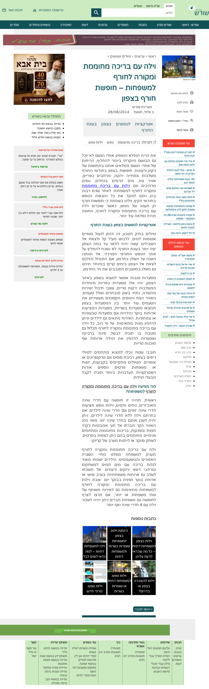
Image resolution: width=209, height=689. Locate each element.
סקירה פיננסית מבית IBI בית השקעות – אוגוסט (179, 216)
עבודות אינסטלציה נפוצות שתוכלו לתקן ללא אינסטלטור (180, 207)
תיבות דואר (15, 10)
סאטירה (65, 24)
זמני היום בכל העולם (52, 176)
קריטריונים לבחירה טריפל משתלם (181, 309)
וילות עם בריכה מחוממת (106, 186)
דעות (85, 24)
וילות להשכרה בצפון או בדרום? (144, 586)
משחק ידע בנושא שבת (53, 656)
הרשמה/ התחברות (51, 10)
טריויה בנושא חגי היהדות (46, 124)
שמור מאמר (182, 111)
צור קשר (31, 648)
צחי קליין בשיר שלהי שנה (46, 133)
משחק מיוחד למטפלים (50, 234)
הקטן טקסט (174, 121)
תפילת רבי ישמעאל (180, 362)
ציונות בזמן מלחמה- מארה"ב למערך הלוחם (179, 225)
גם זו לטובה (186, 273)
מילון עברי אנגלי (160, 664)
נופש (110, 142)
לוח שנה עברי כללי (52, 207)
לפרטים (39, 277)
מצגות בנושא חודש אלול (46, 137)
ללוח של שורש (39, 224)
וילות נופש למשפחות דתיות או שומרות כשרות (119, 584)
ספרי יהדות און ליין (85, 656)
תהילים (187, 371)
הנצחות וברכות (161, 667)
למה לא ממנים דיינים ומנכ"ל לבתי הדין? (179, 153)
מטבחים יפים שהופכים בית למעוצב (180, 286)
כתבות (143, 24)
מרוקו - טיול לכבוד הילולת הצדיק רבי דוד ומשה (181, 171)
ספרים (14, 24)
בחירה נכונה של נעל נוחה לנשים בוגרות (181, 295)
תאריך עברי (184, 381)
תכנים (169, 6)
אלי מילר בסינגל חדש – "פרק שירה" (179, 318)
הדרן (188, 386)
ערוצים (102, 24)
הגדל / (185, 121)
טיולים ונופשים (120, 56)
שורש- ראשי (190, 24)
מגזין (178, 648)
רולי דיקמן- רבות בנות (181, 233)
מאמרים (123, 24)
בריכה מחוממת (129, 142)
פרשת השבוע (183, 343)
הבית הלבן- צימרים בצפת (49, 260)
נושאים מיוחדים (39, 24)
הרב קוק (186, 347)
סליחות (187, 357)
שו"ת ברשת (153, 6)
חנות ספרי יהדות (86, 675)
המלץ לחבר (182, 102)
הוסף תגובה (142, 609)
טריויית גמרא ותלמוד (55, 667)
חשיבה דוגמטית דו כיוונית (179, 279)
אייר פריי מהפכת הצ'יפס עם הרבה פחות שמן (180, 162)
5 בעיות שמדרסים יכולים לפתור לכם (181, 180)
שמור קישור (182, 130)
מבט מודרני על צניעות (51, 150)
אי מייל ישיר (32, 654)
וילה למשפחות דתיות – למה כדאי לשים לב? (94, 551)
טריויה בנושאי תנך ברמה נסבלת (56, 681)
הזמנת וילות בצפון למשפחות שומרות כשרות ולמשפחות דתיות (119, 544)
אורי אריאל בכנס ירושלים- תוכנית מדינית (180, 266)
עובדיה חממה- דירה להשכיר (178, 325)
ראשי (152, 56)
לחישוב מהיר (39, 197)
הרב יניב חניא (183, 352)
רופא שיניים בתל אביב (181, 302)
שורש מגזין (164, 24)
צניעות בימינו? (39, 166)
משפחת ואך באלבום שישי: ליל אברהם (180, 189)
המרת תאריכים (182, 376)
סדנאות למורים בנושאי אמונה (87, 662)
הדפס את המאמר (179, 93)
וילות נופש (95, 142)
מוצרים (138, 6)
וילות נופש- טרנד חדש (94, 589)
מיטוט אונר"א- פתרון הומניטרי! (183, 257)
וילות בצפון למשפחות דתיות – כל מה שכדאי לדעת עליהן (144, 549)
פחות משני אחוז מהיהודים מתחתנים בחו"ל (180, 198)
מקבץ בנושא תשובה (49, 128)
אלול (188, 366)
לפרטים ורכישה (39, 250)
